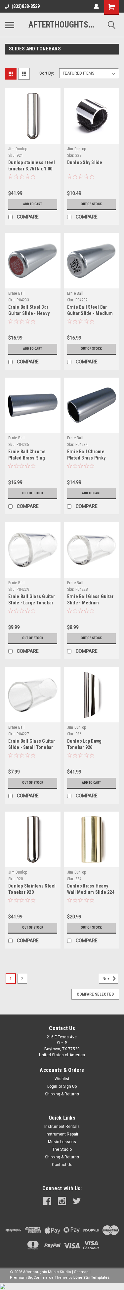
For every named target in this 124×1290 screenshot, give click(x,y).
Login (52, 1086)
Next (107, 978)
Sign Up (70, 1086)
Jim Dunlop (17, 149)
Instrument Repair (62, 1134)
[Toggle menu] (9, 25)
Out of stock (91, 204)
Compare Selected (95, 994)
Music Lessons (62, 1141)
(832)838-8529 (26, 6)
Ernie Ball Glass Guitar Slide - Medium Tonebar (90, 603)
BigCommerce (41, 1277)
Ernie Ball (16, 293)
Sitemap (81, 1272)
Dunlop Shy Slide (85, 162)
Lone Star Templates (91, 1277)
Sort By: (46, 73)
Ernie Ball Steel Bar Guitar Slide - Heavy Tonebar (29, 313)
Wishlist (62, 1078)
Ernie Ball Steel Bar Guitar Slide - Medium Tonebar (90, 313)
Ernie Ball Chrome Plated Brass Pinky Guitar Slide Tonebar (88, 458)
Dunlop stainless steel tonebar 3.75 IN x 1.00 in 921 (31, 169)
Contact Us (62, 1164)
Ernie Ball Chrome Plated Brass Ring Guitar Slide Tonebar (29, 458)
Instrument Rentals (62, 1126)
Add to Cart (32, 204)
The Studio (62, 1149)
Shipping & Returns (62, 1094)
